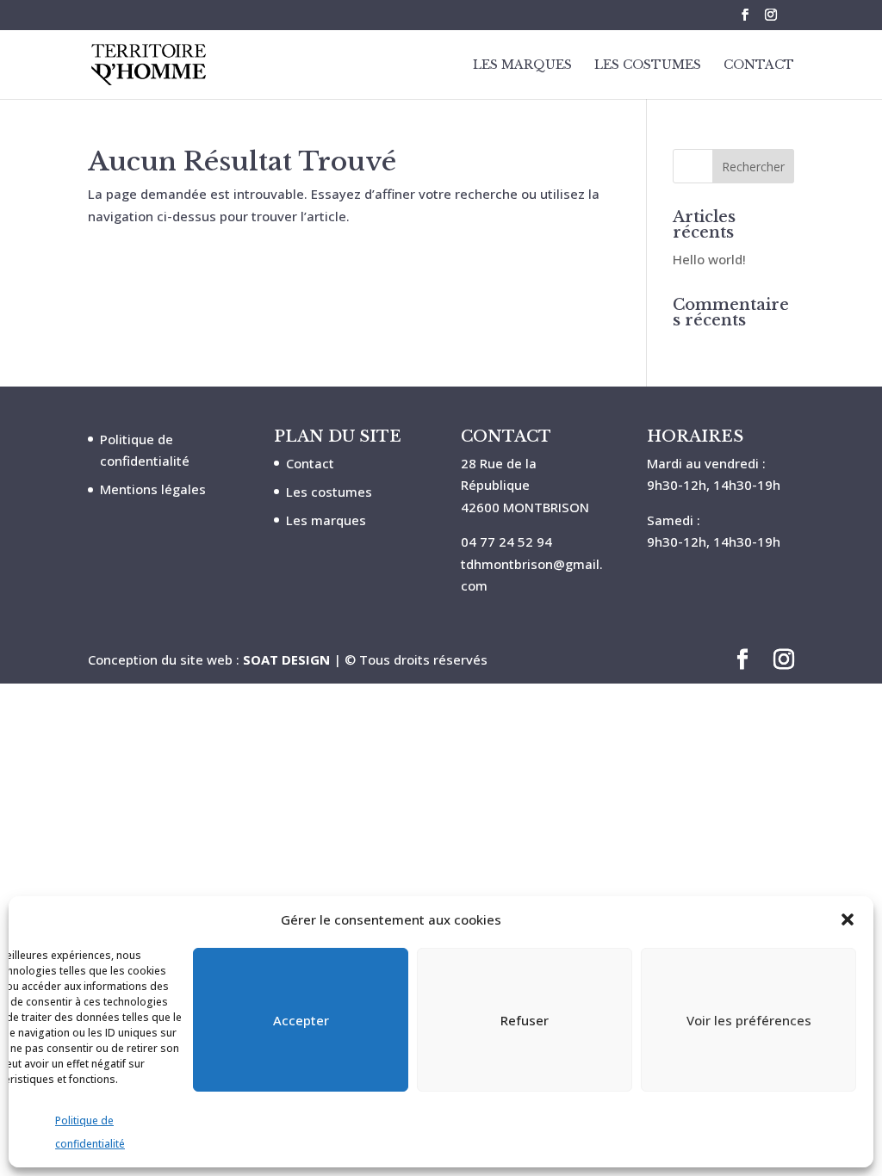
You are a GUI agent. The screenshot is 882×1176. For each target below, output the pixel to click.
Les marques (326, 520)
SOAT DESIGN (286, 659)
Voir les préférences (748, 1020)
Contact (759, 65)
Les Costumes (647, 65)
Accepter (301, 1020)
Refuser (524, 1020)
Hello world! (709, 259)
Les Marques (522, 65)
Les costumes (329, 491)
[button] (847, 919)
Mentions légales (153, 489)
